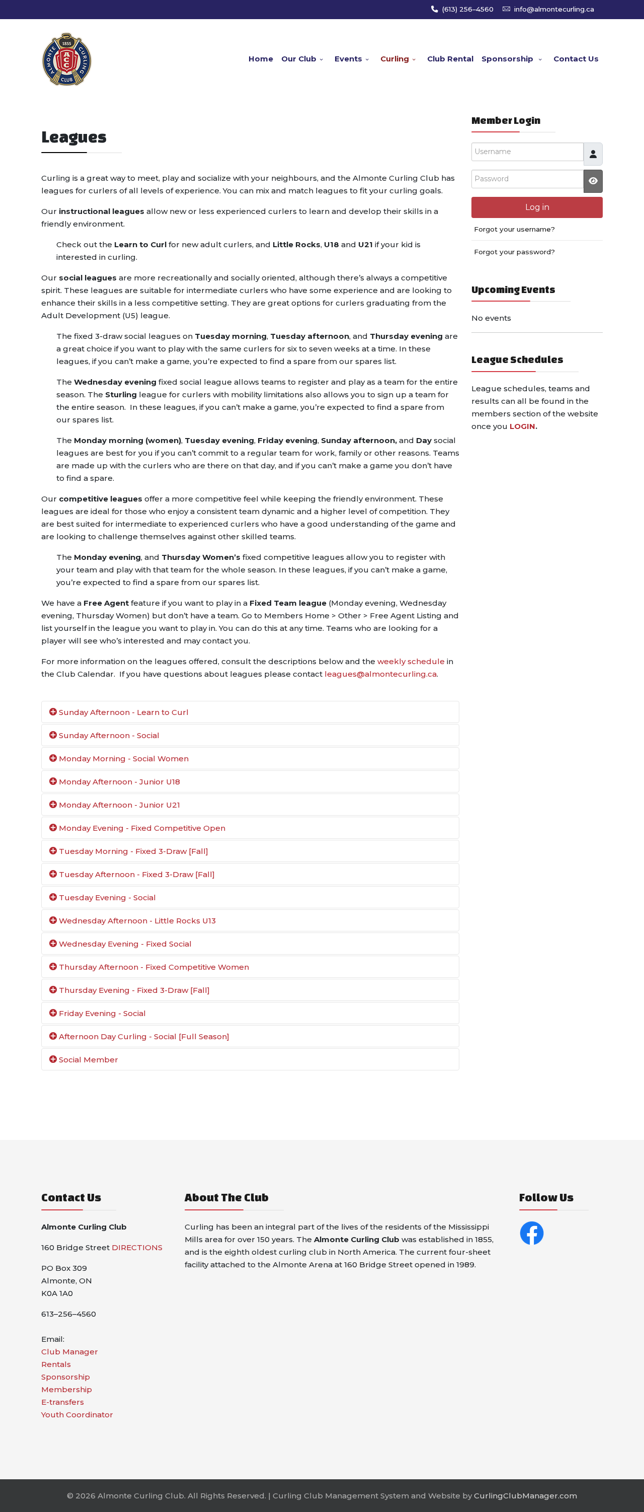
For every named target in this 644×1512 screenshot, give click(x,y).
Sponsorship (508, 58)
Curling (394, 58)
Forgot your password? (514, 252)
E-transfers (62, 1402)
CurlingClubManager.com (525, 1495)
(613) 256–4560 (468, 9)
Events (348, 58)
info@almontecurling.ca (554, 9)
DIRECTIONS (137, 1247)
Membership (66, 1389)
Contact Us (576, 58)
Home (261, 58)
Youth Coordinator (77, 1414)
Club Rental (450, 58)
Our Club (298, 58)
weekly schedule (411, 661)
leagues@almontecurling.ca (381, 674)
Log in (537, 207)
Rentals (56, 1364)
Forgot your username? (514, 229)
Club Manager (69, 1351)
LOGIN (522, 426)
